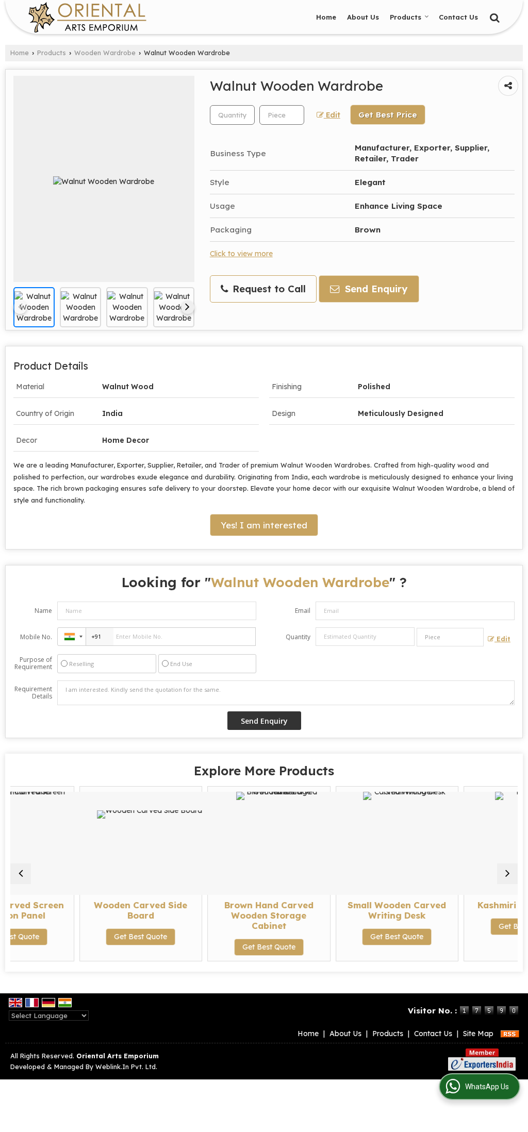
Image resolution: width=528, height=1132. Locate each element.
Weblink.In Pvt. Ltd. (126, 1066)
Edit (332, 114)
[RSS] (510, 1033)
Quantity (298, 636)
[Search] (493, 16)
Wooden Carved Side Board (99, 910)
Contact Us (458, 17)
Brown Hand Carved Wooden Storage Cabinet (227, 915)
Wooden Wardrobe (105, 52)
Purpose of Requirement (33, 663)
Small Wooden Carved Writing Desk (355, 910)
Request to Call (267, 289)
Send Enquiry (374, 289)
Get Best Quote (99, 936)
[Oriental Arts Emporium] (87, 17)
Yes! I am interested (264, 525)
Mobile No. (36, 636)
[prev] (20, 307)
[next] (187, 307)
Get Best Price (387, 115)
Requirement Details (33, 693)
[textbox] (281, 115)
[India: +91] (71, 636)
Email (302, 610)
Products (405, 17)
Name (43, 610)
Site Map (478, 1033)
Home (326, 17)
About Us (363, 17)
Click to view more (241, 253)
